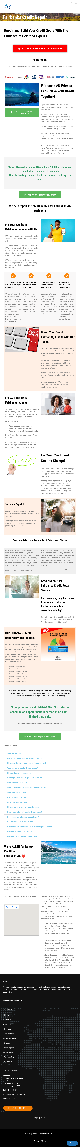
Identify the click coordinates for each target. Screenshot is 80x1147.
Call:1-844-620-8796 (18, 1108)
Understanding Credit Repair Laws (20, 822)
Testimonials (9, 1034)
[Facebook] (34, 1141)
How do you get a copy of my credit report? (23, 807)
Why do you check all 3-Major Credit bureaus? (24, 778)
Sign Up (7, 1043)
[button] (40, 753)
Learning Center (10, 1048)
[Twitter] (38, 1141)
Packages (8, 1029)
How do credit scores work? (17, 802)
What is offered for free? (16, 792)
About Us (7, 1020)
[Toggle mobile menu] (76, 3)
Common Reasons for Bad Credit (19, 832)
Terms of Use (9, 1057)
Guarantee (8, 1062)
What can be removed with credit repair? (22, 768)
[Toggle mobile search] (72, 3)
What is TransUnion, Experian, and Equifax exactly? (26, 788)
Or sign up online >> (40, 1118)
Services (7, 1024)
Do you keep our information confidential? (23, 817)
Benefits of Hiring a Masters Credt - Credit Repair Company (29, 827)
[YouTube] (45, 1141)
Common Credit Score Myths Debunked (22, 836)
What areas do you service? (17, 783)
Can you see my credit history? (18, 797)
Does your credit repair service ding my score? (24, 812)
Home (6, 1015)
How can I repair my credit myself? (20, 773)
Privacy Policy (9, 1052)
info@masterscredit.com (17, 1094)
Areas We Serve (10, 1038)
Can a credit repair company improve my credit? (25, 758)
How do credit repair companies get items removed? (27, 763)
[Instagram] (42, 1141)
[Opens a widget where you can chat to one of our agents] (72, 1143)
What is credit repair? (15, 753)
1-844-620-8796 (12, 1090)
